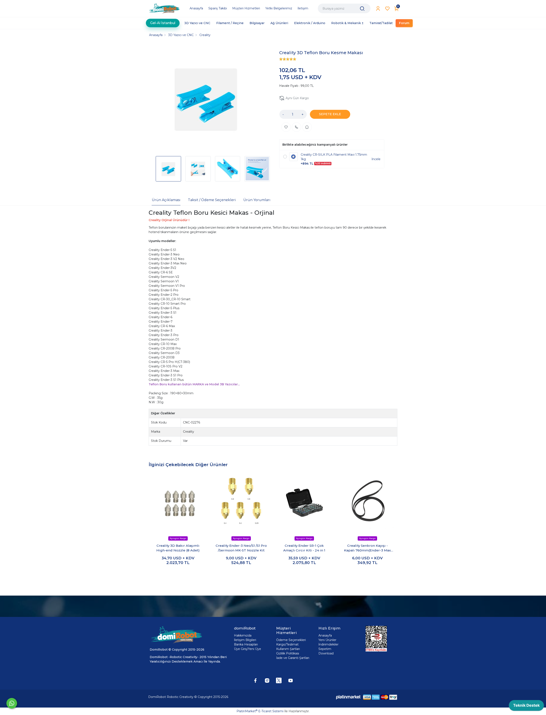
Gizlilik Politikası (287, 653)
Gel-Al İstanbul (162, 21)
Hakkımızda (242, 635)
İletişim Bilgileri (245, 640)
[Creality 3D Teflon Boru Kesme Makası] (206, 98)
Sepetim (324, 649)
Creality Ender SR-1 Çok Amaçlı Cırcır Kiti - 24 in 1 (304, 548)
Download (326, 653)
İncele (376, 159)
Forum (404, 23)
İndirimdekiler (328, 644)
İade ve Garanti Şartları (292, 658)
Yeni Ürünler (327, 640)
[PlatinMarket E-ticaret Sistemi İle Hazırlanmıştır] (348, 697)
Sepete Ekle (178, 572)
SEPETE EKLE (330, 114)
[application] (526, 706)
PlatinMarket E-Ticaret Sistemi (260, 711)
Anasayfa (325, 635)
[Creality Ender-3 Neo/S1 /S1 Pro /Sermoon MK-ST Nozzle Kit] (241, 501)
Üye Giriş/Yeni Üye (247, 649)
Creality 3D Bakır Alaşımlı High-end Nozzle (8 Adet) (178, 548)
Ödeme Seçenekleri (291, 640)
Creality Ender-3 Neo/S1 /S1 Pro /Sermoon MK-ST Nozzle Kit (241, 548)
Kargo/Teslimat (287, 644)
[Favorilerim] (387, 8)
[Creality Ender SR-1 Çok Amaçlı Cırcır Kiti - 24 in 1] (304, 501)
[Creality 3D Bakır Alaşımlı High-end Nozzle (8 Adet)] (178, 501)
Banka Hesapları (246, 644)
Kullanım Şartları (288, 649)
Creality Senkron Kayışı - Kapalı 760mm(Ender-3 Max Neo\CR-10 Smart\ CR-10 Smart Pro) (367, 548)
